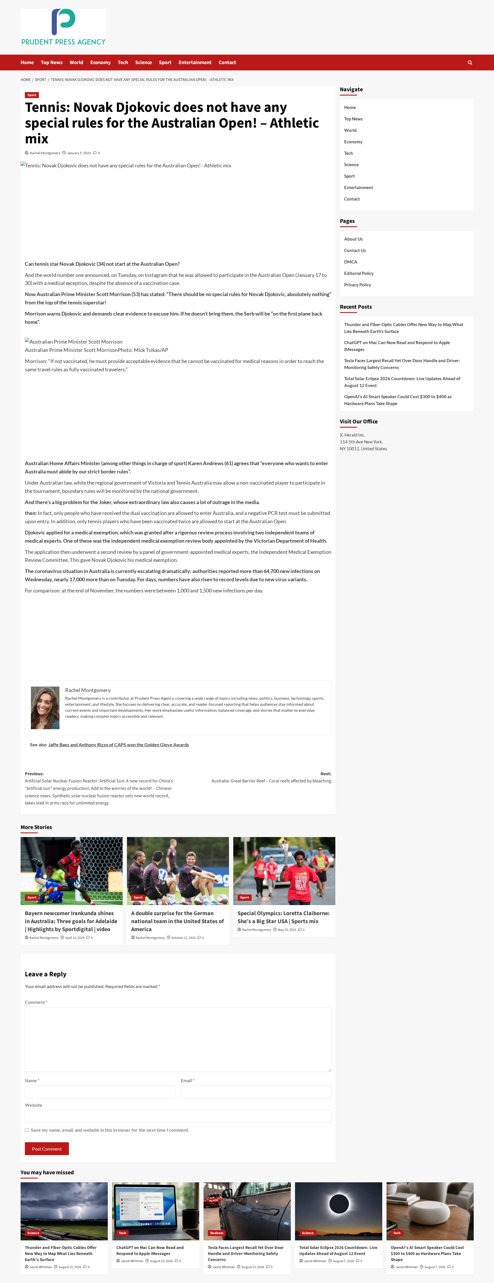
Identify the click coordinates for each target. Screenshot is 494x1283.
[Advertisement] (178, 217)
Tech (123, 62)
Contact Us (355, 250)
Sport (165, 62)
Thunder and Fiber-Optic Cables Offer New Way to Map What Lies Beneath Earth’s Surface (403, 328)
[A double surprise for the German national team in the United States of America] (178, 871)
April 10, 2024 (74, 937)
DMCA (350, 261)
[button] (470, 62)
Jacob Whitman (40, 1267)
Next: (271, 777)
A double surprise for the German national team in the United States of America (177, 921)
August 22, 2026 (70, 1267)
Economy (100, 62)
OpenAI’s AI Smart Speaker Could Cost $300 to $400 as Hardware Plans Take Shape (398, 400)
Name (32, 1080)
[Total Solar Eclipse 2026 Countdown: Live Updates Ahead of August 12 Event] (338, 1211)
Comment (36, 1002)
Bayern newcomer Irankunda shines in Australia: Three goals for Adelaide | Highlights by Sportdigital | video (71, 921)
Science (143, 62)
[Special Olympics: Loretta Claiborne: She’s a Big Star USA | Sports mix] (284, 871)
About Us (353, 238)
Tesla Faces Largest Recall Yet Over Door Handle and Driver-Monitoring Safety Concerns (402, 364)
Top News (52, 62)
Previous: (99, 788)
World (76, 62)
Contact (227, 62)
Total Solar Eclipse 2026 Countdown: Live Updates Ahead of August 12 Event (402, 382)
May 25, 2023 (287, 929)
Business (216, 1233)
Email (187, 1080)
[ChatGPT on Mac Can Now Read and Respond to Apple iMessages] (155, 1211)
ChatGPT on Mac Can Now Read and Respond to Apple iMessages (397, 346)
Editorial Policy (359, 273)
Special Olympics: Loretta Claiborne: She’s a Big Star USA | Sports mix (284, 917)
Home (27, 62)
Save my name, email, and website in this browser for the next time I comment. (110, 1130)
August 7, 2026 (343, 1261)
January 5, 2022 (79, 153)
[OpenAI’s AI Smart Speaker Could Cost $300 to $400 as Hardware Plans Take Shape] (430, 1211)
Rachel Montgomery (45, 153)
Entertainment (195, 62)
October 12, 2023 (184, 937)
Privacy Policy (357, 284)
